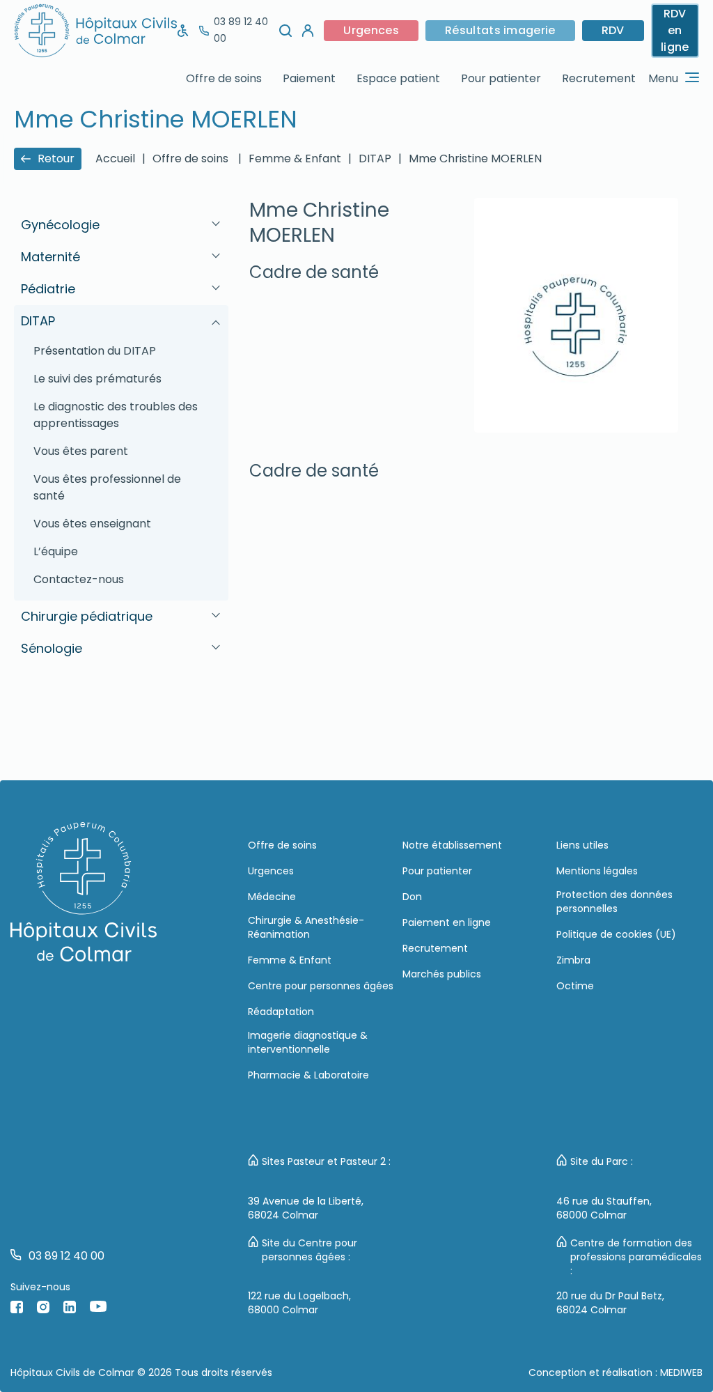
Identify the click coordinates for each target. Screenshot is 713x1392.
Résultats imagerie (500, 30)
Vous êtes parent (80, 451)
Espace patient (398, 78)
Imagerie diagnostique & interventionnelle (308, 1042)
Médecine (272, 897)
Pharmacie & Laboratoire (308, 1075)
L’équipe (55, 551)
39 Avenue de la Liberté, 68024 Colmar (305, 1208)
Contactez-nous (78, 579)
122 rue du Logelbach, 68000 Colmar (299, 1303)
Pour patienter (501, 78)
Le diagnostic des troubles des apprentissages (115, 415)
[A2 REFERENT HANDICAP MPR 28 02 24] (183, 30)
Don (412, 897)
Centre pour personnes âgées (320, 986)
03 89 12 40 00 (241, 30)
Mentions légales (597, 871)
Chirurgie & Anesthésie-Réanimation (306, 927)
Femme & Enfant (289, 960)
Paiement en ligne (446, 922)
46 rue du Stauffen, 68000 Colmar (604, 1208)
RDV (613, 30)
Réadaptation (281, 1012)
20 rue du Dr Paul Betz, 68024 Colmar (610, 1303)
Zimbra (573, 960)
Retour (56, 158)
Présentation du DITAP (94, 351)
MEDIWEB (681, 1372)
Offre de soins (224, 78)
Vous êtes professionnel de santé (107, 487)
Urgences (371, 30)
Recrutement (599, 78)
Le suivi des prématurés (97, 379)
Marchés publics (441, 974)
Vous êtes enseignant (92, 524)
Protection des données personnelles (614, 901)
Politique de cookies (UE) (616, 934)
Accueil (115, 158)
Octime (575, 986)
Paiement (309, 78)
